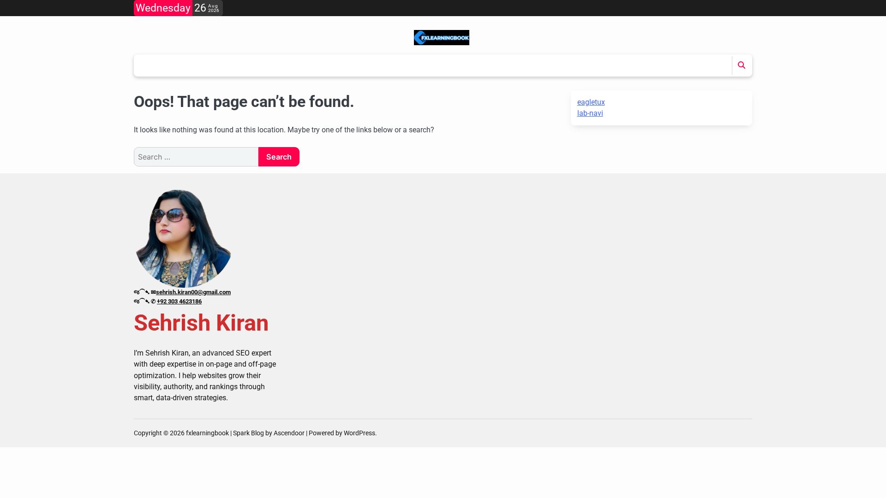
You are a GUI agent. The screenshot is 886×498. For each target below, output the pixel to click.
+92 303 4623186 (179, 301)
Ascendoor (289, 433)
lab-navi (590, 113)
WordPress (359, 433)
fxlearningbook (207, 433)
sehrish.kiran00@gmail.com (193, 292)
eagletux (591, 102)
